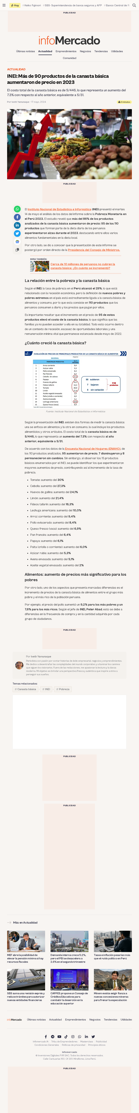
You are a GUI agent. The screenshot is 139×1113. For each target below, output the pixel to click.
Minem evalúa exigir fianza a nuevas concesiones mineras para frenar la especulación (111, 997)
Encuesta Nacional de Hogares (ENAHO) (92, 449)
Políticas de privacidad (73, 1045)
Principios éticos (96, 1045)
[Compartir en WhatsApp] (17, 209)
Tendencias (101, 51)
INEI (47, 689)
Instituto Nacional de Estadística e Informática (59, 209)
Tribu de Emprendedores (64, 1041)
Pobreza (64, 689)
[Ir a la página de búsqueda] (134, 5)
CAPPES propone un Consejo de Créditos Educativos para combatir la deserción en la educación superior (69, 998)
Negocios (85, 51)
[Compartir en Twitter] (17, 233)
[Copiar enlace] (17, 249)
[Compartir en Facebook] (17, 217)
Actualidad (45, 51)
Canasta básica (26, 689)
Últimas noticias (25, 51)
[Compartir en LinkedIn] (17, 225)
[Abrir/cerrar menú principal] (4, 5)
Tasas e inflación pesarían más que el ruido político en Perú (112, 957)
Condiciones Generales (46, 1045)
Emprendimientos (66, 51)
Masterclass (86, 1041)
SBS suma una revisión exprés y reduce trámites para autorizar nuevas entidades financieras (25, 997)
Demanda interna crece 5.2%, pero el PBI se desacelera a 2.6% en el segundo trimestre (68, 958)
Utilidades (117, 51)
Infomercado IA (40, 1041)
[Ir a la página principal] (69, 40)
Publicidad (101, 1041)
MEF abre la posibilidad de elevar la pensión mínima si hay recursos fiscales (25, 958)
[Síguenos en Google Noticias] (17, 241)
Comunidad (69, 58)
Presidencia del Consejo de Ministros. (94, 250)
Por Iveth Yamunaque (18, 102)
